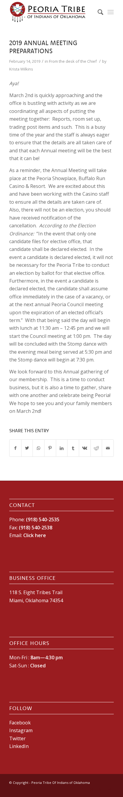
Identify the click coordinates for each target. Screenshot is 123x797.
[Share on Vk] (84, 448)
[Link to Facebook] (82, 789)
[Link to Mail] (109, 789)
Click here (34, 535)
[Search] (97, 12)
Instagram (21, 730)
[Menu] (110, 12)
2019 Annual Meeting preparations (43, 47)
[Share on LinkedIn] (61, 448)
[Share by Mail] (107, 448)
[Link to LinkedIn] (100, 789)
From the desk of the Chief (73, 61)
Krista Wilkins (21, 69)
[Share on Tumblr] (73, 448)
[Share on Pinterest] (50, 448)
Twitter (17, 738)
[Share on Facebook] (15, 448)
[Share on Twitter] (27, 448)
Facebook (20, 722)
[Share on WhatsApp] (38, 448)
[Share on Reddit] (96, 448)
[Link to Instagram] (91, 789)
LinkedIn (19, 746)
